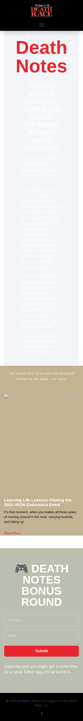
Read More (12, 533)
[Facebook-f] (41, 713)
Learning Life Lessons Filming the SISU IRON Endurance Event (37, 502)
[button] (41, 25)
